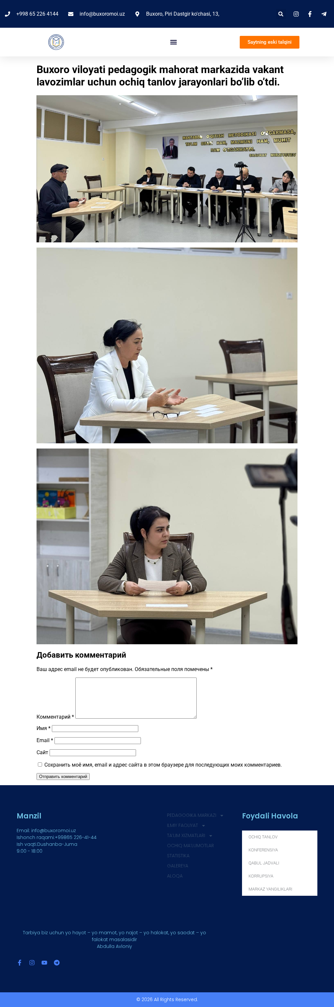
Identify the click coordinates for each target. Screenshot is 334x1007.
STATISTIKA (178, 855)
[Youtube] (44, 963)
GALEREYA (177, 865)
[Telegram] (57, 963)
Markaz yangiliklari (270, 889)
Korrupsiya (261, 876)
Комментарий (55, 717)
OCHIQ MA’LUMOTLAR (190, 845)
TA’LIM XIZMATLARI (186, 835)
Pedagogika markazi (191, 815)
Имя (44, 728)
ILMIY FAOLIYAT (182, 825)
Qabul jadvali (264, 863)
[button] (281, 14)
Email (45, 740)
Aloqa (175, 876)
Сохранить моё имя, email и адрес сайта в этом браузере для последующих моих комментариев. (163, 765)
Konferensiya (263, 849)
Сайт (42, 752)
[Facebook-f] (20, 963)
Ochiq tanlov (263, 836)
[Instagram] (32, 963)
